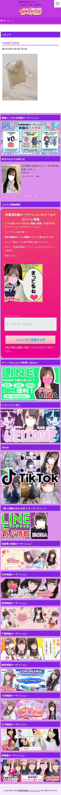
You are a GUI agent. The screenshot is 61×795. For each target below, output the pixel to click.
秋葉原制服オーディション (29, 790)
